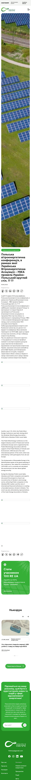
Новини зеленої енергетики (11, 250)
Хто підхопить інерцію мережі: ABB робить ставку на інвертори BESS (15, 645)
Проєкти (4, 766)
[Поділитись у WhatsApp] (14, 291)
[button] (23, 616)
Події (17, 775)
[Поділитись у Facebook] (2, 291)
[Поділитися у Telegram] (17, 291)
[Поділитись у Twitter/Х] (6, 291)
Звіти (17, 779)
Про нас (4, 762)
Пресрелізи (19, 771)
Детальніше (8, 591)
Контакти (4, 773)
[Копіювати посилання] (21, 291)
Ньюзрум (4, 769)
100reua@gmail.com (15, 751)
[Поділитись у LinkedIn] (10, 291)
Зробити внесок (24, 3)
